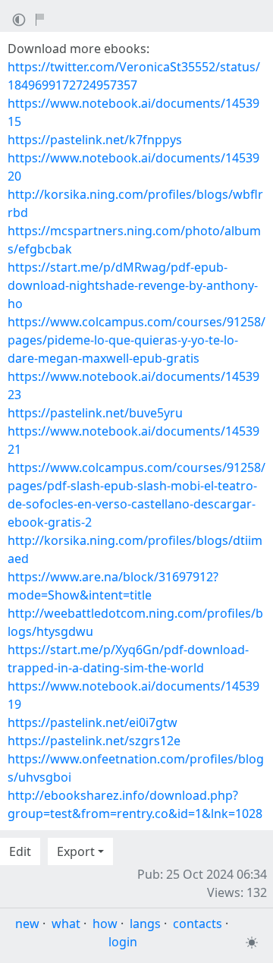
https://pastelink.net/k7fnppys (95, 139)
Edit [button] (20, 851)
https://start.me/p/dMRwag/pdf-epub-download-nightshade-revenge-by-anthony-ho (133, 285)
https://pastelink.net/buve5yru (95, 412)
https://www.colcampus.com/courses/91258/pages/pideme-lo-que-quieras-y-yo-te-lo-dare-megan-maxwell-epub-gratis (136, 340)
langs (145, 923)
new (27, 923)
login (122, 941)
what (66, 923)
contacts (197, 923)
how (105, 923)
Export (76, 851)
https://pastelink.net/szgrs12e (94, 740)
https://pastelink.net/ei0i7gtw (92, 722)
